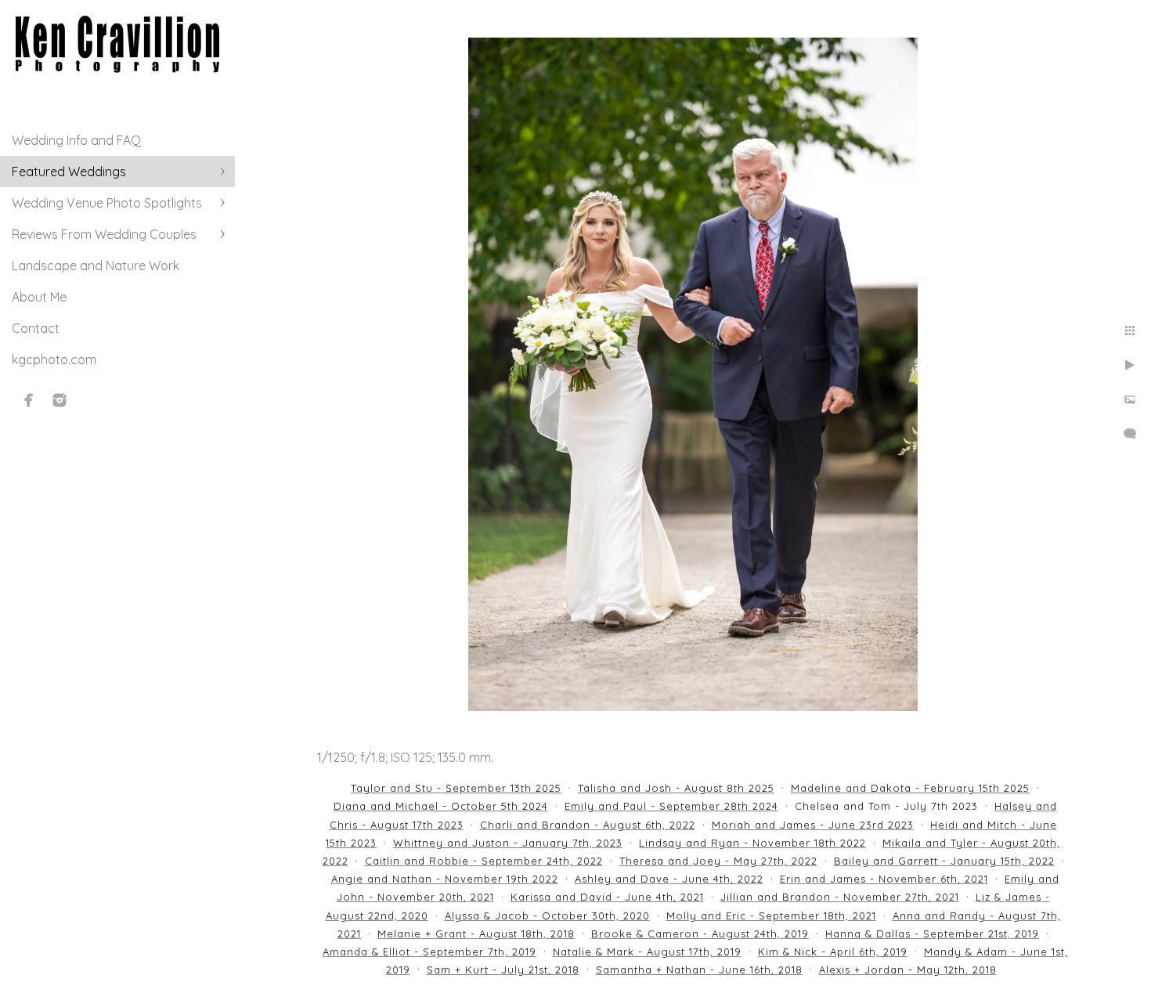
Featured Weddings (69, 171)
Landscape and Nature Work (95, 265)
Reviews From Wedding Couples (104, 234)
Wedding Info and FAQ (76, 140)
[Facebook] (29, 400)
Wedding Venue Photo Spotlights (107, 203)
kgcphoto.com (54, 359)
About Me (39, 297)
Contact (36, 328)
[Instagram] (59, 400)
